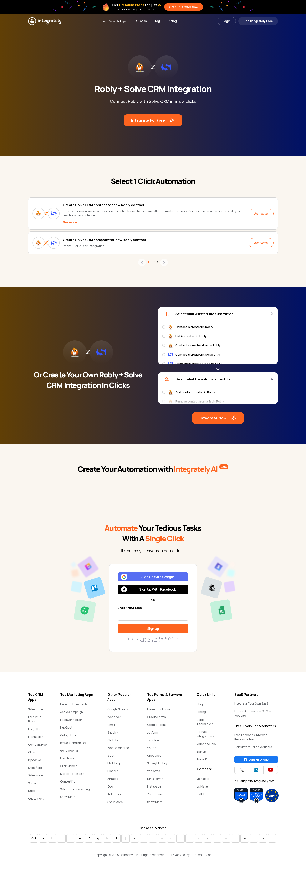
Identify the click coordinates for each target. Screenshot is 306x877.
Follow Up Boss (34, 719)
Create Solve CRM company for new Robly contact (104, 240)
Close (32, 752)
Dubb (32, 791)
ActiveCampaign (71, 712)
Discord (112, 771)
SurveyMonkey (157, 763)
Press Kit (203, 759)
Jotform (152, 732)
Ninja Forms (155, 779)
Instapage (154, 786)
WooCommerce (118, 748)
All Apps (141, 21)
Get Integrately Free (258, 21)
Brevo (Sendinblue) (73, 743)
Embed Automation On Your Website (253, 713)
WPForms (153, 771)
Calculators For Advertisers (253, 747)
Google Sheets (117, 709)
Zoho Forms (155, 794)
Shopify (112, 732)
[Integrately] (44, 21)
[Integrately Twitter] (242, 770)
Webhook (114, 717)
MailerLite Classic (72, 774)
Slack (110, 755)
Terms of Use (159, 641)
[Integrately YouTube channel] (271, 770)
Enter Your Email (130, 607)
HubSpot (66, 727)
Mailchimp (67, 758)
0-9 (33, 838)
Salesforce (35, 709)
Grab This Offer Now (183, 7)
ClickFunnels (68, 766)
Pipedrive (34, 760)
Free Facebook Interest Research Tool (250, 737)
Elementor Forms (159, 709)
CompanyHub (37, 744)
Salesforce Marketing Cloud (75, 791)
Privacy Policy (180, 855)
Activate (261, 213)
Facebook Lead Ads (73, 704)
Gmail (111, 725)
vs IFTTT (203, 794)
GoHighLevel (69, 735)
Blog (156, 21)
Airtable (112, 779)
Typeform (154, 740)
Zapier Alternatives (205, 722)
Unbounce (154, 755)
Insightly (34, 729)
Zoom (111, 786)
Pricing (172, 21)
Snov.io (33, 783)
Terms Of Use (202, 855)
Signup (201, 752)
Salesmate (35, 775)
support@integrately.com (257, 781)
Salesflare (35, 768)
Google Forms (157, 725)
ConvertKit (67, 781)
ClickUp (112, 740)
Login (227, 21)
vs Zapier (203, 779)
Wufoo (151, 748)
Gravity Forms (156, 717)
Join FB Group (259, 759)
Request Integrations (205, 734)
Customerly (36, 798)
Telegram (114, 794)
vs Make (202, 786)
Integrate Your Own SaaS (251, 703)
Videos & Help (206, 744)
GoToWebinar (69, 750)
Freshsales (35, 737)
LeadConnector (71, 720)
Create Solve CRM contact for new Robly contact (103, 205)
